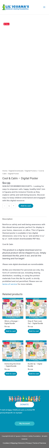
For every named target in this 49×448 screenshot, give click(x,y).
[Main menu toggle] (44, 7)
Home (4, 171)
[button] (24, 404)
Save (7, 24)
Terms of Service (39, 443)
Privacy (28, 443)
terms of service (9, 284)
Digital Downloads (16, 171)
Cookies (6, 443)
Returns (21, 443)
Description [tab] (7, 219)
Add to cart (26, 206)
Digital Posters (31, 171)
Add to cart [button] (11, 331)
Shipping (13, 443)
